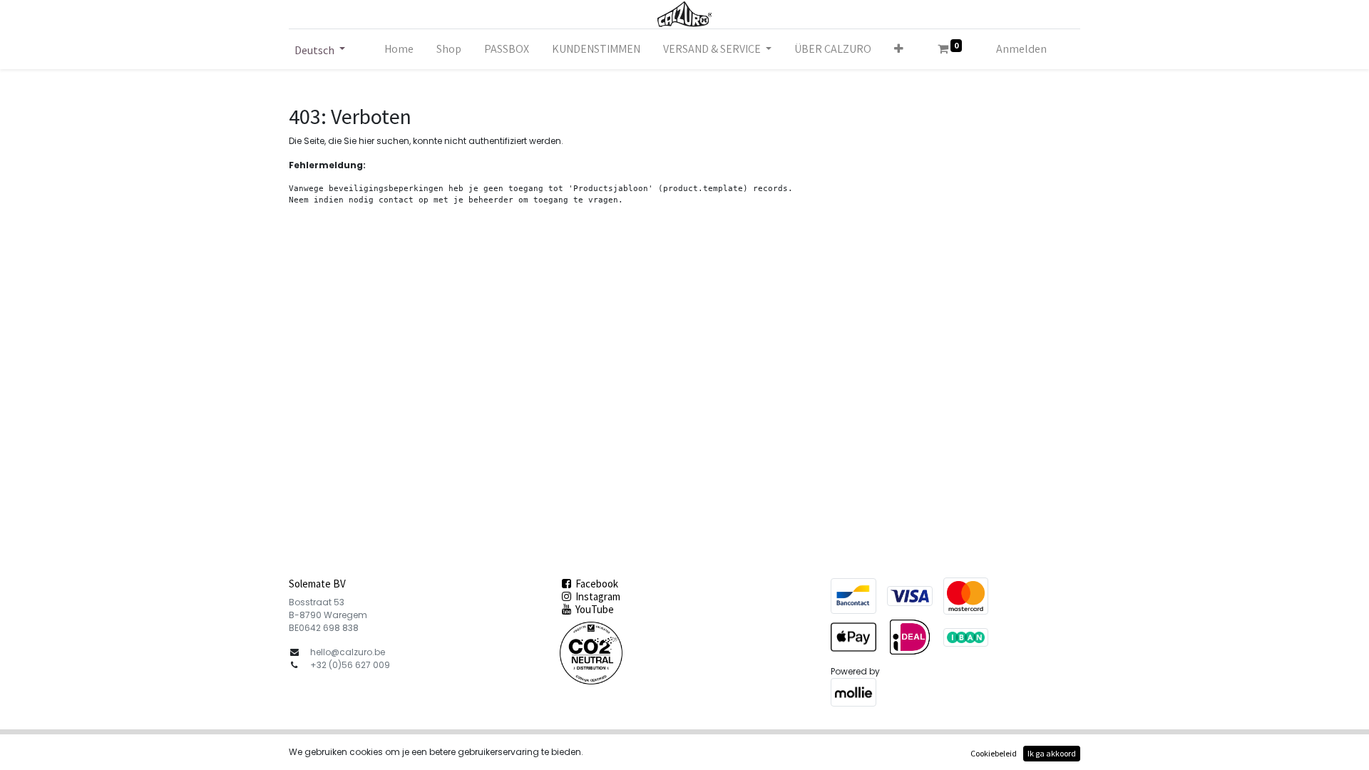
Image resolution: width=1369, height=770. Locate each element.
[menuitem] (399, 49)
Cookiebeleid (993, 753)
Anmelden (1021, 48)
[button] (899, 49)
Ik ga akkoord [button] (1051, 753)
